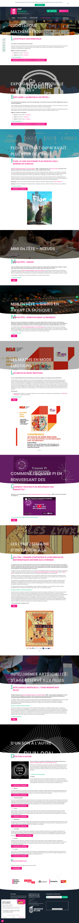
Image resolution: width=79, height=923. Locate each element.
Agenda (13, 17)
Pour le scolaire (34, 17)
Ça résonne (16, 868)
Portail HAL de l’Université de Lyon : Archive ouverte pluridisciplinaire (19, 896)
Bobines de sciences (19, 189)
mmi (14, 719)
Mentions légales (15, 899)
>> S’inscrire (26, 53)
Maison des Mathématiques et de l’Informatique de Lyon (43, 762)
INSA (14, 399)
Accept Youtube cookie (57, 909)
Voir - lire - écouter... (22, 17)
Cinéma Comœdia (54, 168)
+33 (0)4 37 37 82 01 (34, 905)
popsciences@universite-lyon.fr (36, 903)
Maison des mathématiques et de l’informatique (29, 124)
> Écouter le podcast (20, 795)
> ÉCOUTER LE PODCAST (20, 785)
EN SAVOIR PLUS (39, 5)
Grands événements (46, 17)
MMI (14, 280)
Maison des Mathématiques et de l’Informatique (23, 168)
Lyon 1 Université (58, 181)
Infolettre (53, 11)
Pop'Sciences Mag (57, 17)
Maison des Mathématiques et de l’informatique (29, 60)
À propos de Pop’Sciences (66, 18)
